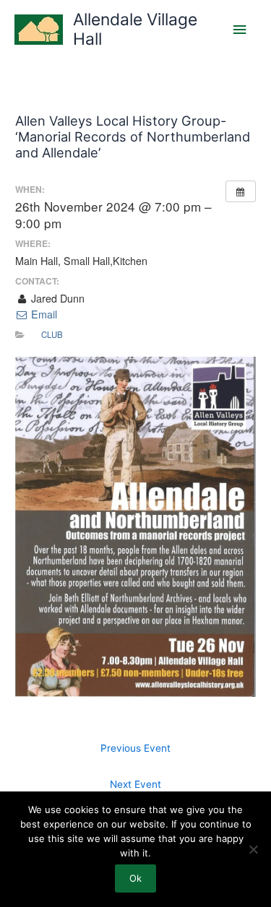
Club (52, 334)
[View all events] (240, 191)
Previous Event (135, 748)
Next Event (135, 784)
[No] (253, 849)
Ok (135, 878)
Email (42, 314)
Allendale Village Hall (135, 29)
